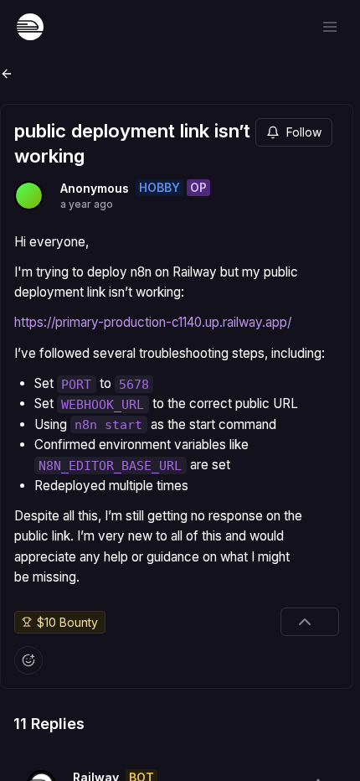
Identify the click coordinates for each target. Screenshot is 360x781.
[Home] (30, 26)
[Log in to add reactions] (28, 660)
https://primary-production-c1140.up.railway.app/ (152, 322)
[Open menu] (329, 26)
